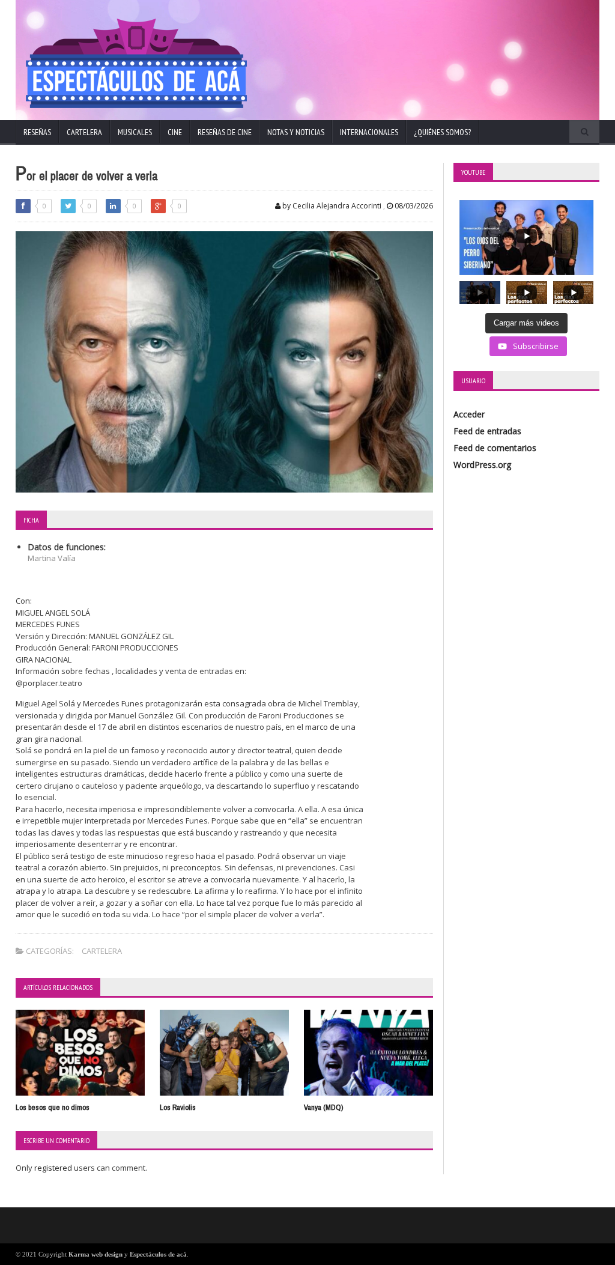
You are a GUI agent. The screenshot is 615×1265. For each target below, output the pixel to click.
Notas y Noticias (295, 132)
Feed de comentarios (494, 448)
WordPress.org (482, 464)
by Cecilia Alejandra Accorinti (330, 206)
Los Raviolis (178, 1107)
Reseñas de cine (225, 132)
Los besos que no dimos (52, 1107)
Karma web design (95, 1254)
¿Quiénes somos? (442, 132)
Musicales (135, 132)
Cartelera (84, 132)
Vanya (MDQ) (323, 1107)
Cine (175, 132)
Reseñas (37, 132)
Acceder (469, 414)
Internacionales (369, 132)
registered (54, 1167)
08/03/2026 (413, 206)
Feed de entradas (487, 431)
